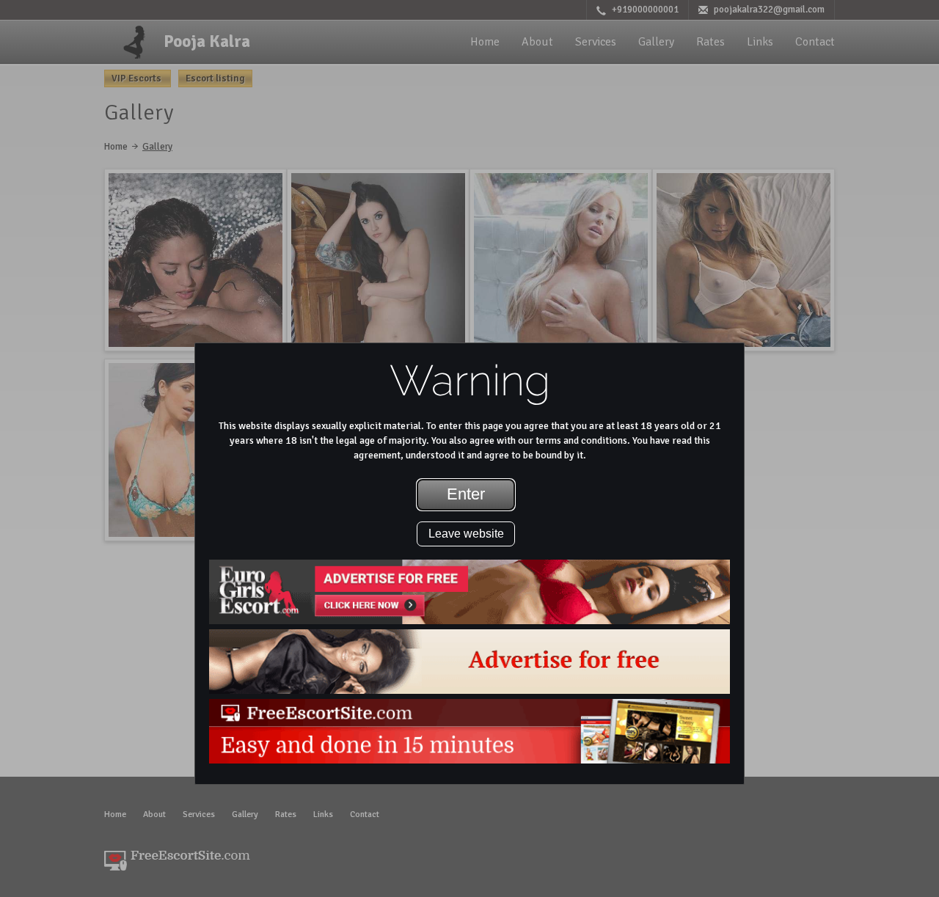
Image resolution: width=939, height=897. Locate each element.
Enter (466, 494)
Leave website (466, 533)
